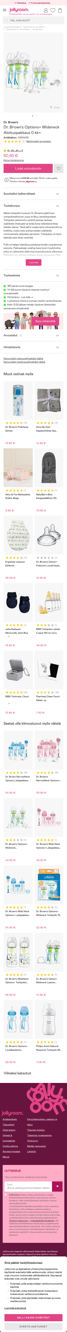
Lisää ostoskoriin (28, 168)
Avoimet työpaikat (11, 1151)
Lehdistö (31, 1151)
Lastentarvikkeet (12, 26)
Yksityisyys (32, 1140)
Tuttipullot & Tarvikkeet (17, 29)
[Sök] (6, 20)
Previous (6, 72)
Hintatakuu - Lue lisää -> (20, 297)
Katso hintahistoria (14, 160)
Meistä (6, 1156)
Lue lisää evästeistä (15, 1308)
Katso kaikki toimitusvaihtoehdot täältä (24, 361)
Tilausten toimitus (36, 1130)
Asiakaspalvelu (10, 1119)
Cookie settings (10, 1146)
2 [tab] (36, 116)
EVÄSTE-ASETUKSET (34, 1326)
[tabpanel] (33, 72)
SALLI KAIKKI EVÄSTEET (33, 1317)
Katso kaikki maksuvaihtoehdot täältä (23, 358)
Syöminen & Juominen (34, 26)
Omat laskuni (9, 1130)
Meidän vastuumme (36, 1146)
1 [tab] (32, 116)
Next (60, 72)
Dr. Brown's (11, 122)
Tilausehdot (8, 1124)
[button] (5, 10)
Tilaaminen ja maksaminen (39, 1135)
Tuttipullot (37, 29)
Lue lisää (33, 262)
